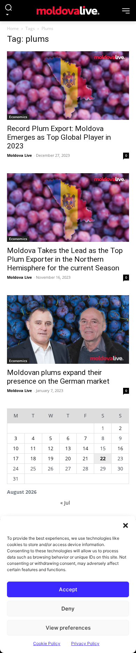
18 (33, 458)
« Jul (65, 502)
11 (33, 448)
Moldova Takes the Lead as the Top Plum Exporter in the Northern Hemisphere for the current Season (65, 259)
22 (103, 458)
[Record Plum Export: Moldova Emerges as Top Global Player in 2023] (68, 85)
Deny (68, 608)
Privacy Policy (85, 643)
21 (85, 458)
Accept (68, 589)
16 (120, 448)
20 (68, 458)
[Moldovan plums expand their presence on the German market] (68, 329)
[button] (125, 524)
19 (50, 458)
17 (15, 458)
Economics (18, 116)
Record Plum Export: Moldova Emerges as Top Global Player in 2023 (59, 137)
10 (15, 448)
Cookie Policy (46, 643)
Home (13, 28)
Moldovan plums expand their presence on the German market (58, 376)
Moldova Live (19, 155)
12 (50, 448)
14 (85, 448)
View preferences (68, 627)
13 (68, 448)
